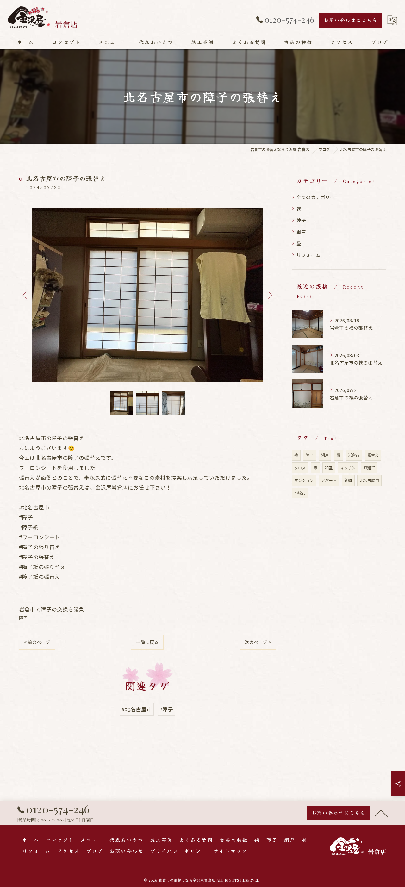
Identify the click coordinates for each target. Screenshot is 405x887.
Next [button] (269, 295)
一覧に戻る (147, 642)
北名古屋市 (369, 480)
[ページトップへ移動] (381, 813)
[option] (147, 295)
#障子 (166, 709)
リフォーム (308, 255)
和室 (329, 467)
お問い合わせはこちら (350, 19)
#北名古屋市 (137, 709)
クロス (300, 467)
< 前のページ (37, 642)
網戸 (301, 231)
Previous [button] (25, 295)
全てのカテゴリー (315, 197)
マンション (304, 480)
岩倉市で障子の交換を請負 (51, 609)
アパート (329, 480)
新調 (348, 480)
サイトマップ (230, 850)
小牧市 (300, 493)
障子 (23, 618)
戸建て (369, 467)
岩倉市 (354, 455)
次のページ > (258, 642)
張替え (373, 455)
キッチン (348, 467)
